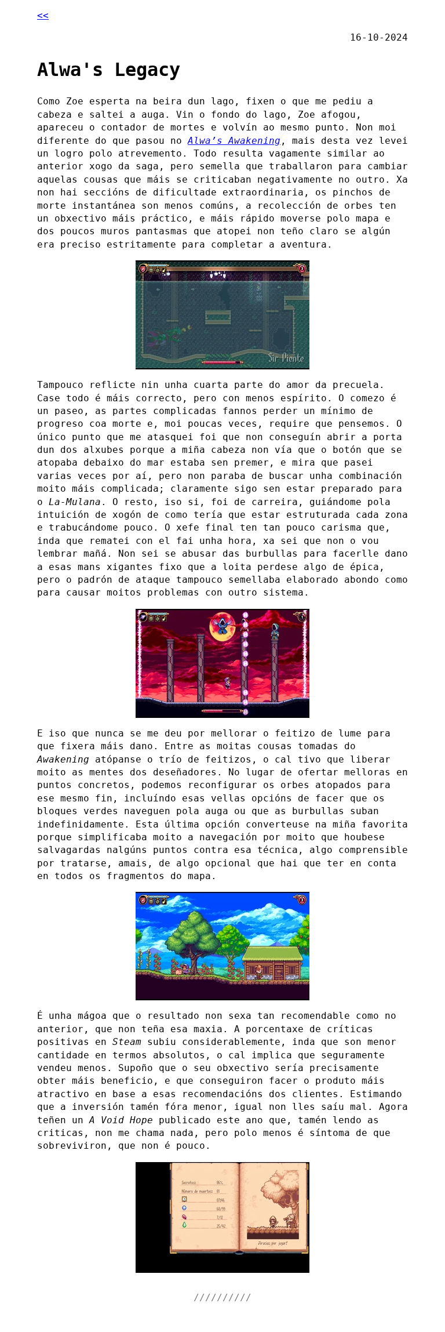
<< (43, 15)
